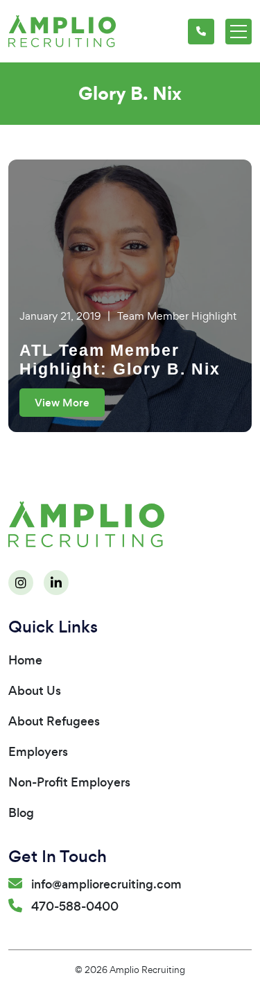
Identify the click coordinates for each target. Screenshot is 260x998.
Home (25, 660)
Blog (21, 813)
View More (62, 402)
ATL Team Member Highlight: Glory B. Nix (119, 360)
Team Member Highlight (176, 316)
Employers (38, 751)
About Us (34, 690)
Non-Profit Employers (69, 782)
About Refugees (54, 721)
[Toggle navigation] (238, 31)
